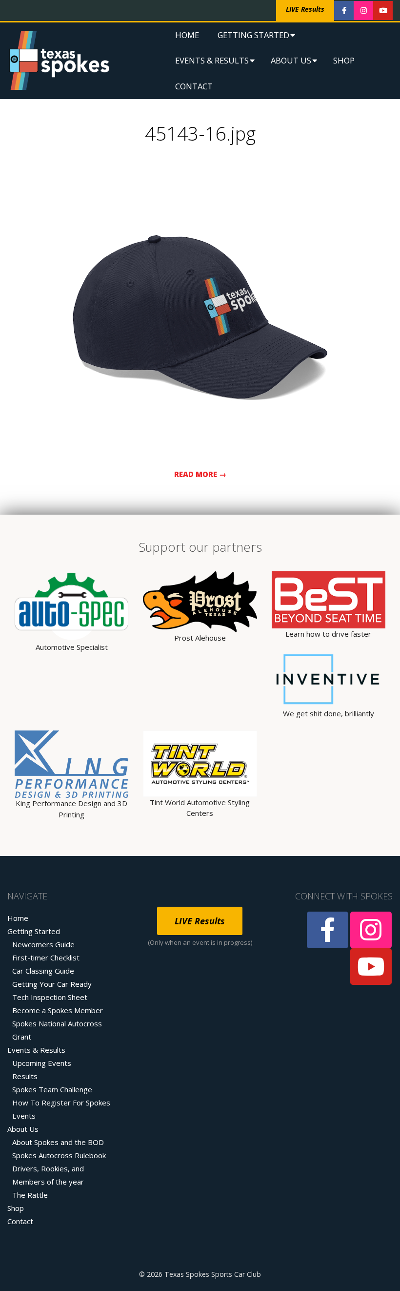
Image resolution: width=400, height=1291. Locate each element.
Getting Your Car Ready (52, 984)
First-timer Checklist (46, 957)
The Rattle (30, 1195)
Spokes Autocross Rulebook (59, 1155)
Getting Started (253, 35)
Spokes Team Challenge (52, 1089)
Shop (344, 60)
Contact (194, 86)
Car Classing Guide (43, 971)
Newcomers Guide (43, 944)
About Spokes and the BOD (58, 1142)
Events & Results (212, 60)
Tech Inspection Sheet (49, 997)
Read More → (200, 474)
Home (187, 35)
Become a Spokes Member (57, 1010)
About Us (291, 60)
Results (25, 1076)
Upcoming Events (41, 1063)
